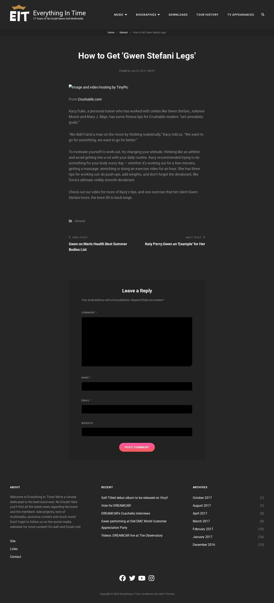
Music (119, 14)
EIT (153, 70)
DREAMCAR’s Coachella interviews (125, 513)
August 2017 (202, 505)
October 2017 (202, 498)
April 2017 (200, 513)
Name (86, 377)
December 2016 (204, 545)
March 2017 (201, 521)
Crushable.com (89, 99)
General (124, 32)
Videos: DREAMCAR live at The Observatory (132, 535)
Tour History (207, 14)
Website (87, 423)
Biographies (146, 14)
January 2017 (202, 537)
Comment (89, 312)
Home (111, 32)
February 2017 (203, 529)
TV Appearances (240, 14)
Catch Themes (166, 593)
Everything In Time (59, 13)
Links (14, 549)
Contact (15, 557)
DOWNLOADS (178, 14)
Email (86, 400)
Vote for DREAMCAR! (116, 505)
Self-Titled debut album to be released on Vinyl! (134, 498)
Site (12, 541)
